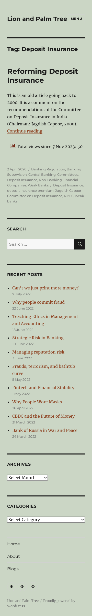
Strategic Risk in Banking (38, 337)
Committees (67, 174)
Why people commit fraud (38, 302)
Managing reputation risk (38, 352)
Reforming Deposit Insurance (42, 75)
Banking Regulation (48, 169)
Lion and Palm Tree (37, 18)
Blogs (13, 568)
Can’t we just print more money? (45, 287)
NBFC (69, 196)
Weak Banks (38, 185)
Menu (76, 19)
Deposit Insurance (22, 180)
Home (13, 543)
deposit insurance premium (30, 190)
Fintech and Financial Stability (43, 387)
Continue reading (24, 131)
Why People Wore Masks (37, 401)
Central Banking (42, 174)
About (13, 556)
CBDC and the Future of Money (43, 416)
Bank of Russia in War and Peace (44, 430)
